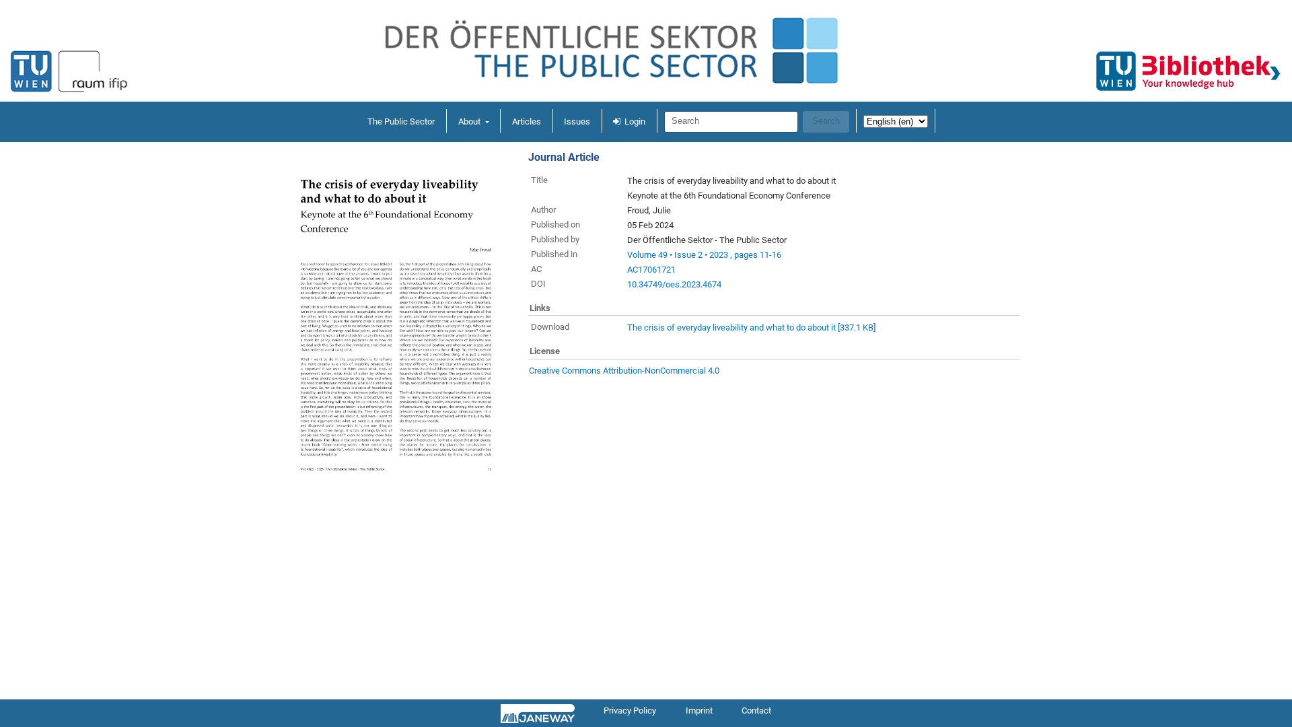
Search (826, 121)
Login (634, 121)
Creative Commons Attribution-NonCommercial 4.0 (624, 371)
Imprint (699, 710)
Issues (577, 121)
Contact (756, 710)
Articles (526, 121)
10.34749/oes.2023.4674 (674, 284)
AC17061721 (651, 270)
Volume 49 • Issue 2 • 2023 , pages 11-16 (704, 255)
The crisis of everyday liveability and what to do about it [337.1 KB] (751, 327)
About (470, 121)
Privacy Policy (630, 710)
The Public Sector (401, 121)
